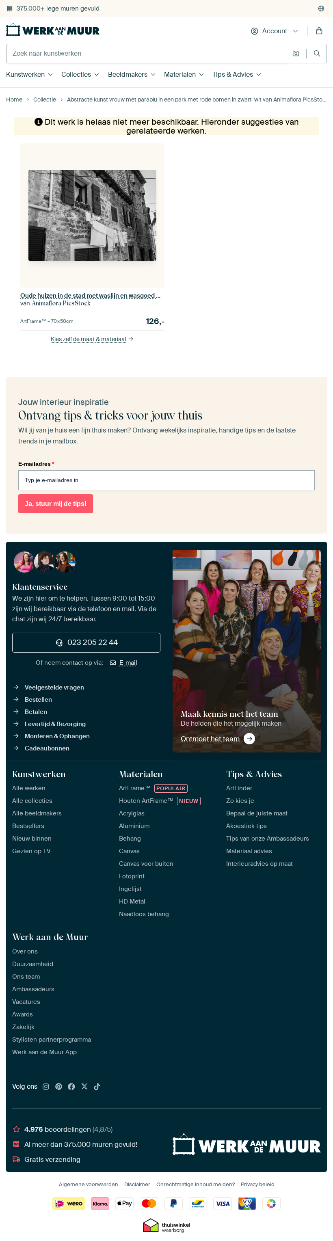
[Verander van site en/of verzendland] (321, 8)
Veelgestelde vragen (54, 687)
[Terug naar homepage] (52, 29)
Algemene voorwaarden (88, 1184)
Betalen (36, 712)
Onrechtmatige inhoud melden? (195, 1184)
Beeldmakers (127, 74)
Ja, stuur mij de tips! (55, 503)
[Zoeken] (317, 53)
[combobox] (147, 53)
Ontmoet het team (210, 738)
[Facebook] (71, 1087)
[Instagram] (45, 1087)
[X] (84, 1087)
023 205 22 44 (92, 642)
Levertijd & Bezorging (55, 724)
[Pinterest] (58, 1087)
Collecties (76, 74)
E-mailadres (36, 464)
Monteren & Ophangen (57, 736)
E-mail (128, 663)
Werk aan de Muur (50, 937)
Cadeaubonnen (47, 748)
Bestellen (38, 700)
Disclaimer (137, 1184)
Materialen (180, 74)
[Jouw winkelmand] (319, 31)
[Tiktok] (97, 1087)
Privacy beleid (258, 1184)
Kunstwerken (25, 74)
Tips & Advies (232, 74)
